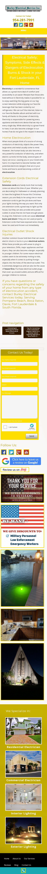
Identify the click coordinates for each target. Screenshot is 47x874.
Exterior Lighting (23, 846)
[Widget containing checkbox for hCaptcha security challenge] (19, 427)
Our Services (29, 858)
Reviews (7, 865)
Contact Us (26, 865)
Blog (16, 865)
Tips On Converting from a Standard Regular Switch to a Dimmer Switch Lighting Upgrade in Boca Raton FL (33, 332)
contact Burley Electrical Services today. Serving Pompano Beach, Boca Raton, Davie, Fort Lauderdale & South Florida (23, 300)
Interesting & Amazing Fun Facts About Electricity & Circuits (11, 330)
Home (6, 858)
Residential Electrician (23, 747)
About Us (17, 858)
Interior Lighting (23, 813)
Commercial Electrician (23, 780)
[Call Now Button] (23, 870)
